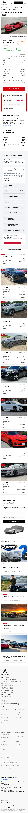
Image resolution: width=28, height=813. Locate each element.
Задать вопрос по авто (14, 88)
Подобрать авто (18, 2)
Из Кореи (5, 723)
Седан (4, 741)
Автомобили (5, 709)
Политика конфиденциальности (9, 807)
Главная (3, 7)
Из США (5, 714)
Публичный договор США (10, 762)
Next (25, 25)
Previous (2, 25)
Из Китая (5, 717)
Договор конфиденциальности (12, 768)
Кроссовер (6, 734)
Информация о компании (19, 733)
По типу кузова (6, 732)
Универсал (6, 747)
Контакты (19, 739)
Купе (23, 62)
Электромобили (19, 709)
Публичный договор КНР (10, 760)
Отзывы (18, 744)
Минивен (5, 749)
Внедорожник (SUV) (7, 738)
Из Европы (6, 712)
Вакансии (19, 747)
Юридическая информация (9, 755)
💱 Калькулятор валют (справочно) (18, 36)
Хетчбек (5, 744)
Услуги (18, 741)
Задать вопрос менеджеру (13, 242)
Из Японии (6, 720)
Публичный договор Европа (11, 765)
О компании (19, 736)
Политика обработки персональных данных (12, 805)
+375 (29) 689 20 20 (7, 696)
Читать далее (7, 125)
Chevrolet (22, 54)
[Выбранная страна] (4, 517)
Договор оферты (7, 757)
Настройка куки (5, 800)
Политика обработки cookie (8, 802)
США (23, 80)
